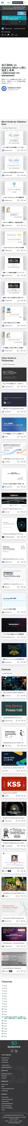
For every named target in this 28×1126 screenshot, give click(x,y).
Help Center (5, 1084)
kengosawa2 (8, 562)
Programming (5, 1058)
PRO (14, 486)
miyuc (6, 436)
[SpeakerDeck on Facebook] (12, 1051)
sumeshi (6, 587)
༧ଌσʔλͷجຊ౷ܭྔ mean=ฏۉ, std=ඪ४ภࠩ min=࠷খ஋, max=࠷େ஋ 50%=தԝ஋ (15, 1017)
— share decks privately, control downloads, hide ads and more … (14, 7)
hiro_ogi (6, 512)
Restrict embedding (7, 1107)
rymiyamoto (8, 612)
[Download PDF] (16, 34)
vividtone (7, 461)
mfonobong (7, 745)
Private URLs (5, 1097)
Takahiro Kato (14, 87)
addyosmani (8, 821)
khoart (6, 971)
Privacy (16, 1121)
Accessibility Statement (14, 1122)
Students (4, 1078)
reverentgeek (8, 846)
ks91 (5, 871)
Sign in (9, 2)
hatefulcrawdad (9, 720)
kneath (6, 795)
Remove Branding (6, 1105)
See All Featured (7, 673)
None (5, 985)
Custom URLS (5, 1101)
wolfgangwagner (9, 537)
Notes (3, 1110)
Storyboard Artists (7, 1073)
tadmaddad (7, 662)
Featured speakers (6, 1067)
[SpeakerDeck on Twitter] (16, 1051)
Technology (7, 32)
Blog (3, 1086)
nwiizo (6, 770)
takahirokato (8, 150)
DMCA (20, 1121)
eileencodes (7, 921)
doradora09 (8, 486)
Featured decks (6, 1065)
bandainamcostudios (10, 637)
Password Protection (7, 1099)
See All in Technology (9, 364)
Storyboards (5, 1062)
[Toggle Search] (25, 2)
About (6, 1121)
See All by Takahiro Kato (10, 128)
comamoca (7, 411)
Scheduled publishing (7, 1103)
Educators (4, 1075)
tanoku (6, 896)
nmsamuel (7, 695)
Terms (11, 1121)
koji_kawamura (8, 386)
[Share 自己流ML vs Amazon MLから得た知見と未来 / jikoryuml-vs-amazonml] (8, 35)
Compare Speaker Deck (8, 1088)
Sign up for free (17, 2)
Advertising (5, 1090)
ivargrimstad (8, 946)
